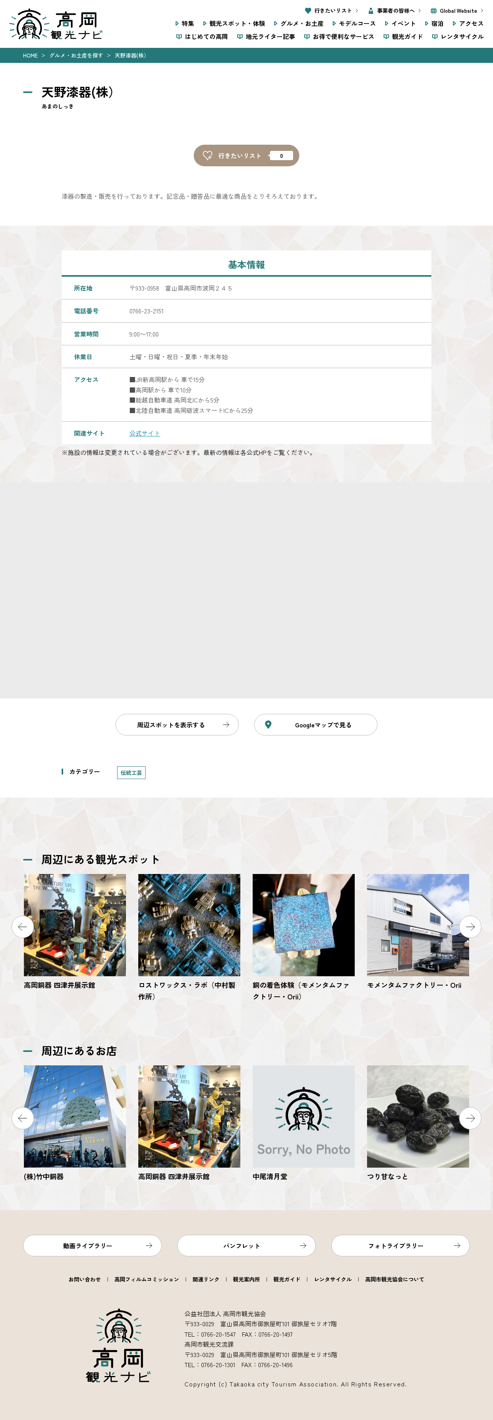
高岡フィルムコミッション (146, 1279)
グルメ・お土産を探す (76, 55)
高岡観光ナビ (55, 23)
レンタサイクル (462, 36)
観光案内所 (246, 1279)
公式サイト (144, 433)
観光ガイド (407, 36)
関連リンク (206, 1279)
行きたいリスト (333, 10)
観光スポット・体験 (237, 23)
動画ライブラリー (87, 1245)
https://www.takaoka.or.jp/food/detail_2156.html (75, 1123)
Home (30, 55)
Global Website (458, 10)
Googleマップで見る (323, 724)
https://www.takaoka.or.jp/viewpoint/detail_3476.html (418, 932)
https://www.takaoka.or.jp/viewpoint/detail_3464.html (75, 932)
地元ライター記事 (270, 36)
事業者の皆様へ (396, 10)
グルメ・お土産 (302, 23)
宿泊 (437, 23)
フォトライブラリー (396, 1245)
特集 (188, 23)
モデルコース (357, 23)
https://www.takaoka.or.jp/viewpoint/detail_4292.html (304, 938)
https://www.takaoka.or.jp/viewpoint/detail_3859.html (189, 938)
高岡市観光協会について (394, 1279)
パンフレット (241, 1245)
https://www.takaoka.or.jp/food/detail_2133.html (304, 1123)
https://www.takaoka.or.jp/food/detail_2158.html (189, 1123)
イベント (403, 23)
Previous (23, 927)
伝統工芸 (131, 772)
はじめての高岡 (206, 36)
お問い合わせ (85, 1279)
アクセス (471, 23)
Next (470, 927)
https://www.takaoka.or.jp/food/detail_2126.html (418, 1123)
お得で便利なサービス (343, 36)
